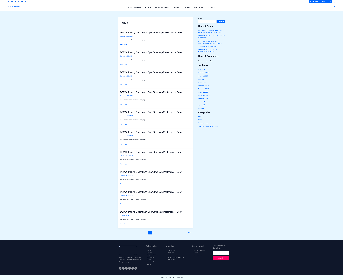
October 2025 (203, 76)
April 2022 (201, 105)
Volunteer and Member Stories (208, 126)
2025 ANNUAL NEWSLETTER (207, 46)
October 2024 (203, 92)
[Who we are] (177, 250)
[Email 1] (12, 1)
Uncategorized (203, 123)
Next (190, 232)
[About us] (154, 250)
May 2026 (201, 70)
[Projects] (154, 253)
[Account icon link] (334, 1)
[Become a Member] (200, 250)
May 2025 (201, 79)
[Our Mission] (177, 253)
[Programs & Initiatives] (154, 255)
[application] (142, 7)
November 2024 (203, 89)
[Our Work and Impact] (177, 255)
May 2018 (201, 108)
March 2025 (202, 82)
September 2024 (204, 95)
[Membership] (154, 262)
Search (200, 18)
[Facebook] (9, 1)
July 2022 (201, 102)
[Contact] (154, 264)
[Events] (154, 259)
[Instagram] (19, 1)
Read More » (124, 44)
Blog (199, 116)
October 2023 (203, 98)
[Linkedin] (22, 1)
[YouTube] (25, 1)
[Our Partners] (177, 259)
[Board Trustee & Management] (177, 257)
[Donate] (200, 253)
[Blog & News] (154, 257)
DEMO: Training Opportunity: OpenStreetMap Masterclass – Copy (151, 32)
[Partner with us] (200, 255)
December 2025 (203, 73)
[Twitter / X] (15, 1)
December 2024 (203, 86)
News (200, 120)
